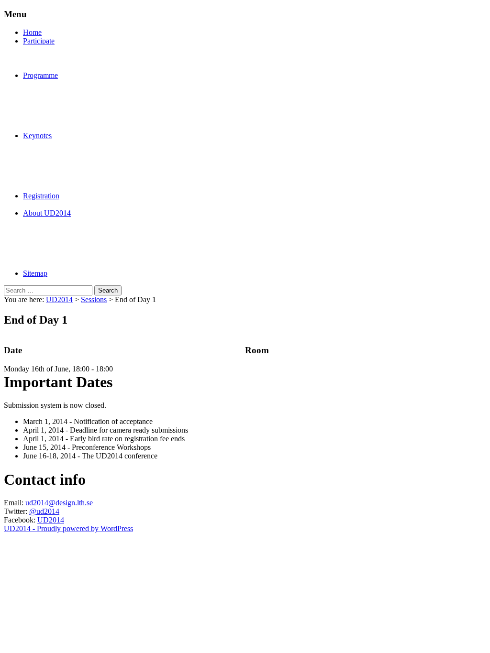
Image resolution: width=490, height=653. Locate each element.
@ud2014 (44, 511)
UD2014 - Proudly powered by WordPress (68, 528)
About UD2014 (47, 213)
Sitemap (35, 273)
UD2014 (59, 299)
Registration (41, 196)
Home (32, 32)
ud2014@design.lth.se (59, 503)
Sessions (94, 299)
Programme (40, 75)
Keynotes (37, 135)
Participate (39, 41)
